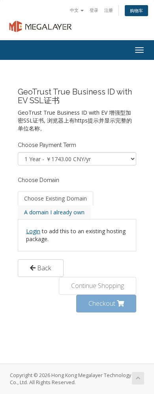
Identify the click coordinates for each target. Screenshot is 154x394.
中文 (75, 10)
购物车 (136, 10)
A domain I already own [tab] (54, 212)
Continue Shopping (97, 285)
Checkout (102, 303)
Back (43, 268)
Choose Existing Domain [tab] (55, 198)
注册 (108, 10)
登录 (94, 10)
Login (33, 231)
